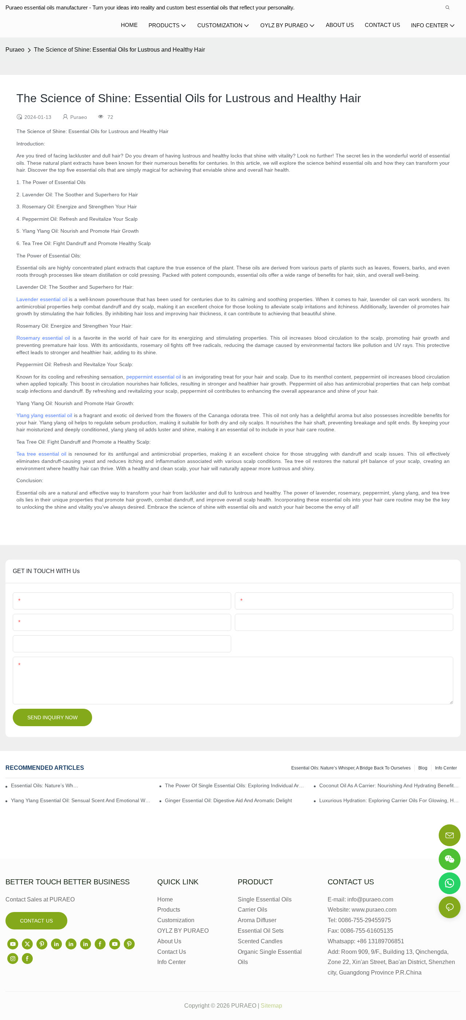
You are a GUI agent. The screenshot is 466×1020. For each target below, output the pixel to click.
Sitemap (271, 1006)
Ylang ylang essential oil (44, 415)
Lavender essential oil (41, 299)
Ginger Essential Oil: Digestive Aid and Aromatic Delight (228, 800)
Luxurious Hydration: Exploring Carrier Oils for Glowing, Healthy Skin (390, 800)
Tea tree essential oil (41, 454)
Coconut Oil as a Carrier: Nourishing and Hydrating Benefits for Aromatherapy (390, 785)
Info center (446, 768)
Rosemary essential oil (43, 338)
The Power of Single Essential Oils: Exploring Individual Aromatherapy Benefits (235, 785)
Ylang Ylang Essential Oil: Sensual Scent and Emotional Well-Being (81, 800)
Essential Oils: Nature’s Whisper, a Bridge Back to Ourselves (351, 768)
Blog (422, 768)
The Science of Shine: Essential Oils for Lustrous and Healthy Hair (119, 50)
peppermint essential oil (153, 377)
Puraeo (14, 50)
